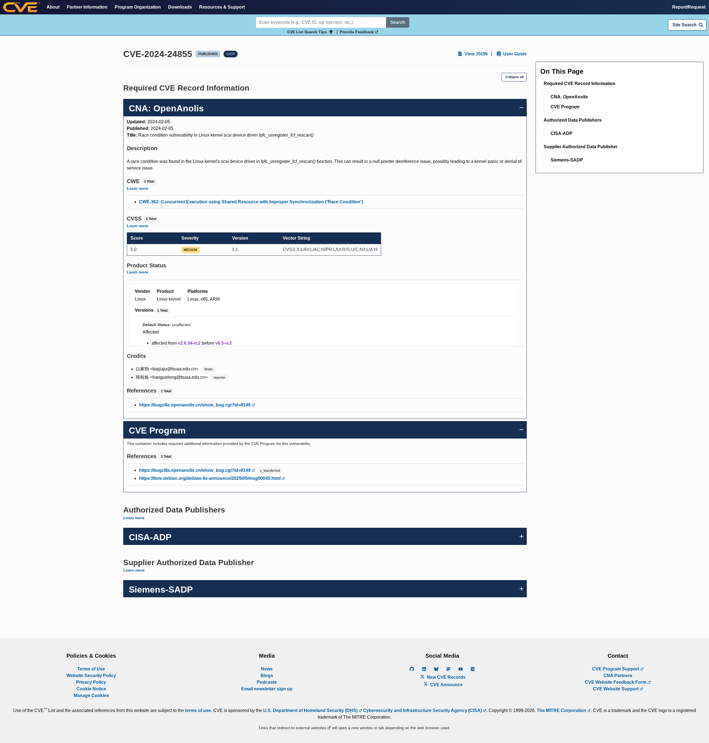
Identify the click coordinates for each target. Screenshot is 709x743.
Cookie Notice (91, 688)
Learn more (137, 188)
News (267, 669)
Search (397, 22)
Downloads (180, 7)
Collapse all (514, 77)
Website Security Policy (91, 675)
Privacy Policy (91, 682)
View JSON (475, 54)
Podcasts (267, 682)
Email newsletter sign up (266, 688)
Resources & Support (222, 7)
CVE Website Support (616, 688)
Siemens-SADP (567, 160)
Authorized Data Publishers (573, 120)
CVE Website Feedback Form (616, 682)
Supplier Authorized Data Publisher (581, 146)
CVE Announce (446, 684)
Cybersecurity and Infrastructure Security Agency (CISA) (422, 710)
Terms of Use (91, 669)
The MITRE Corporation (562, 710)
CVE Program (565, 106)
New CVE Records (446, 677)
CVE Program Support (616, 669)
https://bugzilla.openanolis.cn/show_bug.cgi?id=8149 (195, 405)
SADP (230, 54)
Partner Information (87, 7)
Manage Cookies (91, 695)
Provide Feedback (357, 32)
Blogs (267, 675)
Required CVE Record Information (579, 83)
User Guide (514, 54)
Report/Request (688, 7)
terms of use (198, 710)
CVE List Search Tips (307, 32)
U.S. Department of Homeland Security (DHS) (311, 710)
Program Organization (138, 7)
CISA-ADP (561, 133)
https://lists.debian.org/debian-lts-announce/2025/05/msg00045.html (210, 478)
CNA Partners (617, 675)
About (53, 7)
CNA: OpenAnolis (569, 96)
